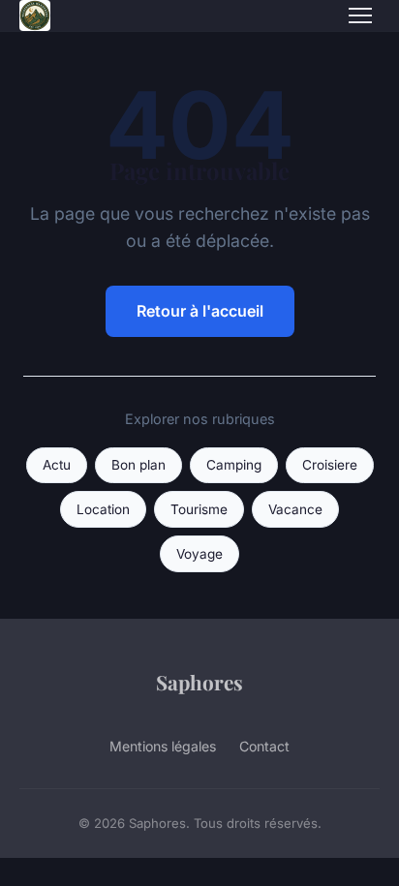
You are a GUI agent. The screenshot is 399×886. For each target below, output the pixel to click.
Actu (57, 465)
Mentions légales (162, 746)
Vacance (295, 509)
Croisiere (329, 465)
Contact (264, 746)
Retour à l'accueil (200, 311)
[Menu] (360, 15)
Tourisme (199, 509)
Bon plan (138, 465)
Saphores (199, 681)
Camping (233, 465)
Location (103, 509)
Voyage (199, 554)
